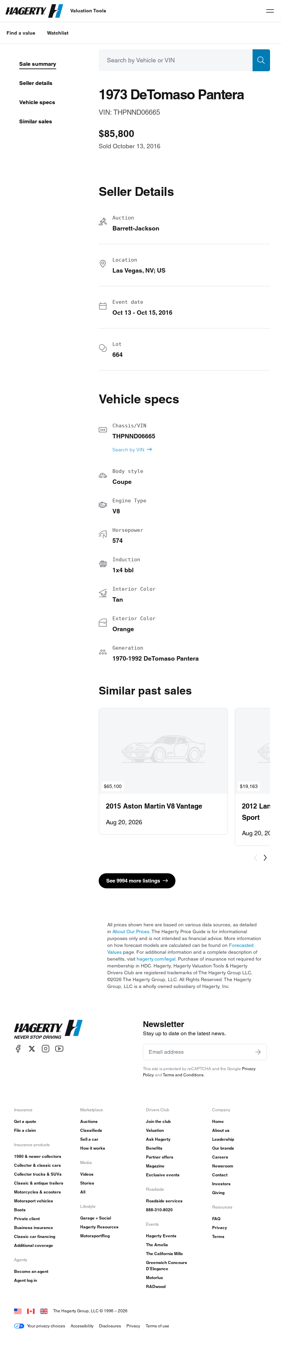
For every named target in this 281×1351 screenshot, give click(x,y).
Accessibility (82, 1326)
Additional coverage (33, 1245)
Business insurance (33, 1227)
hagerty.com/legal (156, 959)
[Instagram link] (45, 1049)
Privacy (219, 1227)
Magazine (155, 1166)
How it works (92, 1148)
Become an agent (31, 1271)
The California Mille (164, 1253)
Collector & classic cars (37, 1165)
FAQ (216, 1218)
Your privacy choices (46, 1326)
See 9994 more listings (133, 881)
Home (218, 1121)
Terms (218, 1236)
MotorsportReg (95, 1236)
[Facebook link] (18, 1049)
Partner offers (159, 1157)
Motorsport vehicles (33, 1201)
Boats (20, 1210)
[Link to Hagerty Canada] (31, 1311)
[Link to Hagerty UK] (44, 1311)
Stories (87, 1183)
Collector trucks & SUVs (38, 1174)
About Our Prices (130, 931)
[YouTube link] (59, 1049)
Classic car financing (34, 1236)
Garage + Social (95, 1218)
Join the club (158, 1121)
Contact (220, 1175)
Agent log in (25, 1280)
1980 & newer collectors (37, 1156)
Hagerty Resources (99, 1227)
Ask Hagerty (158, 1139)
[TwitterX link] (32, 1049)
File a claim (25, 1130)
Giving (218, 1192)
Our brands (223, 1148)
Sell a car (89, 1139)
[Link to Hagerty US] (18, 1311)
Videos (87, 1174)
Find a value (21, 33)
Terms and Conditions (183, 1075)
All (82, 1192)
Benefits (154, 1148)
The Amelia (157, 1244)
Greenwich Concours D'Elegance (166, 1265)
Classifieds (91, 1130)
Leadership (223, 1139)
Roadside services (164, 1201)
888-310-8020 (159, 1210)
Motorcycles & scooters (37, 1192)
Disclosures (110, 1326)
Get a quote (25, 1121)
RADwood (156, 1286)
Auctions (89, 1121)
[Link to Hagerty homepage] (48, 1029)
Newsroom (222, 1166)
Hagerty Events (161, 1236)
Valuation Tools (88, 10)
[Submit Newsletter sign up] (258, 1052)
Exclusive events (163, 1175)
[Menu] (270, 11)
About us (221, 1130)
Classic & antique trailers (38, 1183)
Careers (220, 1157)
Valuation (155, 1130)
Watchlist (58, 33)
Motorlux (154, 1277)
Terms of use (157, 1326)
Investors (221, 1183)
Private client (27, 1218)
